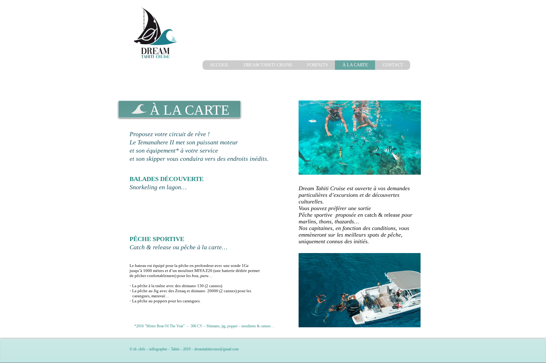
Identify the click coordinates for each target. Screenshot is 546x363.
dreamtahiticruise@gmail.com (216, 349)
